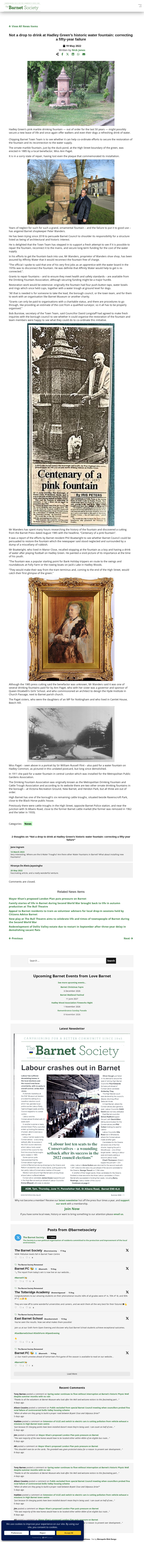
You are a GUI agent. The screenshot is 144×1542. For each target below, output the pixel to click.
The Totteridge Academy (32, 1292)
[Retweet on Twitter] (16, 1265)
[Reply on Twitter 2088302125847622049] (16, 1365)
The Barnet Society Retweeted (30, 1265)
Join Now (72, 1208)
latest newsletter (68, 1200)
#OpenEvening (52, 1333)
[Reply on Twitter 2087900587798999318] (16, 1307)
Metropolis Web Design (106, 1539)
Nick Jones (78, 50)
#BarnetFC (20, 1277)
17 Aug (63, 1251)
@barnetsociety (50, 1251)
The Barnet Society (28, 1250)
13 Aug (71, 1292)
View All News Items (24, 26)
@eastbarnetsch (51, 1319)
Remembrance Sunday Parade (72, 1004)
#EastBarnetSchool (24, 1333)
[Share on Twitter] (67, 54)
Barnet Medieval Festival (72, 989)
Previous (17, 938)
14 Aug (53, 1353)
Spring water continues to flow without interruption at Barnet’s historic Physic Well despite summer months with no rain (71, 1395)
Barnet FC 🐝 (24, 1268)
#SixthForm (39, 1333)
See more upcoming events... (72, 982)
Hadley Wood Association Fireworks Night (72, 997)
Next (127, 938)
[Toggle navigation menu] (139, 5)
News (28, 823)
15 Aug (53, 1269)
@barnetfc (43, 1269)
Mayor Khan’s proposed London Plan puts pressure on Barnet (47, 898)
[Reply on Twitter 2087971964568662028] (16, 1342)
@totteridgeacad (58, 1292)
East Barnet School (29, 1318)
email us (118, 1214)
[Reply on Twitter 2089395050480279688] (16, 1257)
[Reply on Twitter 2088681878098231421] (16, 1281)
